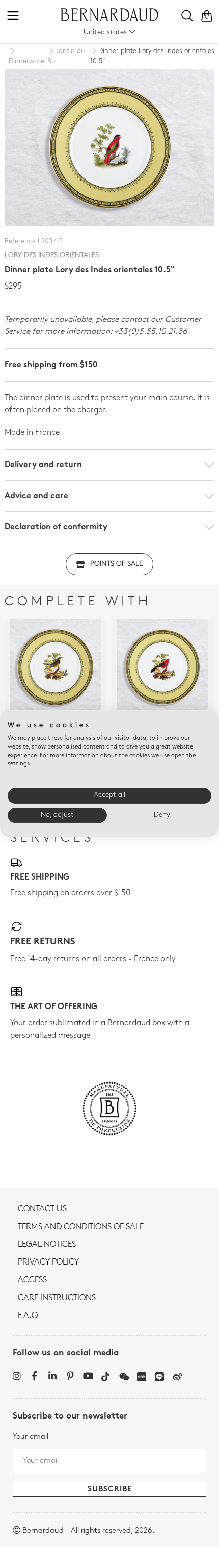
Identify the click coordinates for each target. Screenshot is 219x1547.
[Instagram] (16, 1376)
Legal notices (47, 1245)
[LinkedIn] (52, 1376)
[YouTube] (88, 1376)
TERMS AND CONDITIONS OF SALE (81, 1227)
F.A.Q (28, 1316)
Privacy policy (48, 1262)
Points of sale (116, 564)
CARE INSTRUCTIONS (57, 1298)
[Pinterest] (70, 1376)
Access (32, 1280)
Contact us (42, 1209)
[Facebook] (34, 1376)
